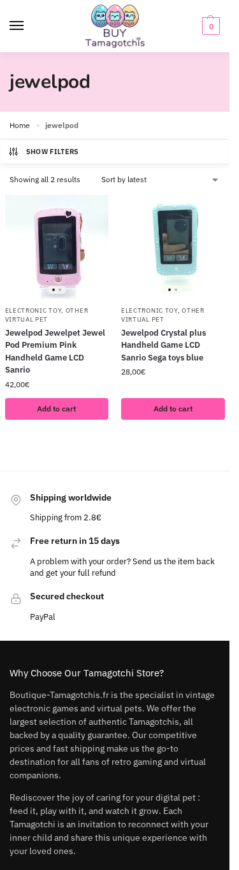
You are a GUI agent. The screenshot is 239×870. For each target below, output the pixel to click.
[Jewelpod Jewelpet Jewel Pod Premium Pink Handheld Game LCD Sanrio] (57, 247)
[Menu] (29, 26)
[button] (209, 26)
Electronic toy (33, 310)
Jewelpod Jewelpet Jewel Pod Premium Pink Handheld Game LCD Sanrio (55, 351)
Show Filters (52, 151)
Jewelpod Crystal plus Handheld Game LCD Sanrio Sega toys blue (163, 345)
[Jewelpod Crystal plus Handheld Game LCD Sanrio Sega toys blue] (173, 247)
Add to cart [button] (56, 408)
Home (20, 125)
